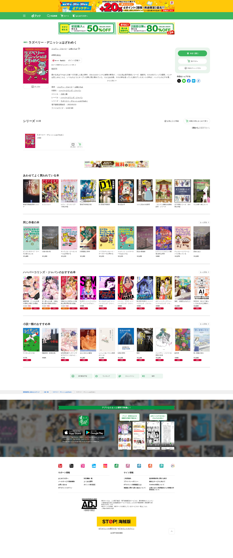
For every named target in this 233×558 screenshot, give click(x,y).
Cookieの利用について (156, 484)
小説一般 (64, 94)
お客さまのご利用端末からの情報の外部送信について (161, 489)
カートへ (194, 61)
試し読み (37, 87)
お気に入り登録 (173, 121)
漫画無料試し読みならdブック (31, 392)
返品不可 (54, 68)
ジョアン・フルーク (59, 49)
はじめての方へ (63, 478)
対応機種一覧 (88, 478)
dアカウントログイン (65, 488)
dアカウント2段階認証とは (132, 484)
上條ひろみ (73, 49)
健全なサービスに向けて (157, 481)
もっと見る (203, 222)
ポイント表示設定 (89, 484)
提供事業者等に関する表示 (158, 478)
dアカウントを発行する (108, 528)
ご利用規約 (127, 478)
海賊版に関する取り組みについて (135, 488)
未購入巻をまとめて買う (198, 121)
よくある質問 (88, 481)
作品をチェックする (194, 68)
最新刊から (205, 128)
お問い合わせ (62, 484)
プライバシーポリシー (131, 481)
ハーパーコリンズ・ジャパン (70, 90)
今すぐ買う (194, 53)
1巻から (195, 128)
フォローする (79, 49)
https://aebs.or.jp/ (108, 508)
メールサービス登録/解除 (66, 481)
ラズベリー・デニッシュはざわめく (50, 135)
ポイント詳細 (73, 60)
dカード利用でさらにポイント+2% (62, 65)
